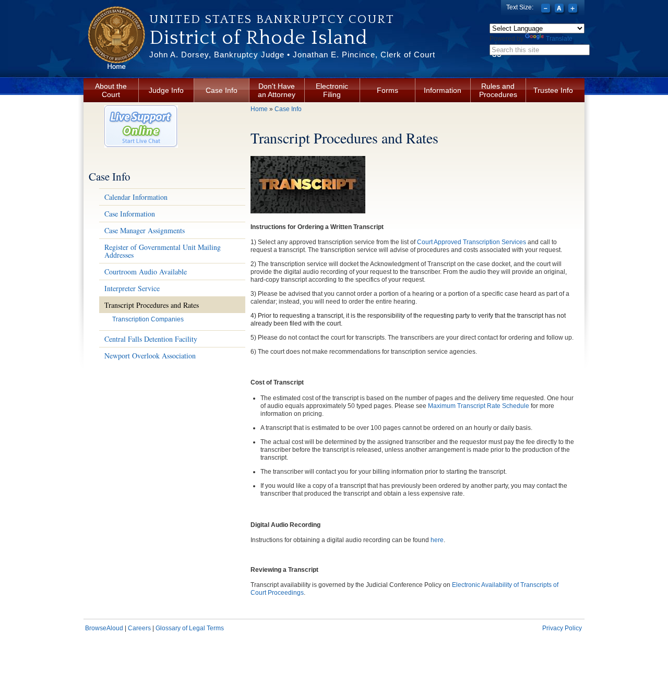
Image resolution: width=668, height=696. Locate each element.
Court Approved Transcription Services (472, 242)
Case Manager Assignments (144, 230)
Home (259, 109)
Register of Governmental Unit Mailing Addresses (162, 251)
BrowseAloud (104, 628)
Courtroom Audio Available (145, 272)
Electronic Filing (332, 90)
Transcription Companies (148, 319)
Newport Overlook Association (150, 356)
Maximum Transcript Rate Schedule (478, 406)
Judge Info (166, 90)
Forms (387, 90)
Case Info (221, 90)
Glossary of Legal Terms (190, 628)
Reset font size (560, 9)
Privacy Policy (562, 628)
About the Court (111, 90)
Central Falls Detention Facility (150, 339)
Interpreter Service (132, 288)
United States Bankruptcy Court (272, 19)
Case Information (129, 214)
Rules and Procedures (498, 90)
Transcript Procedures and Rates (151, 305)
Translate (559, 38)
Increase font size (573, 9)
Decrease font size (546, 9)
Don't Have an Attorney (276, 90)
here (437, 540)
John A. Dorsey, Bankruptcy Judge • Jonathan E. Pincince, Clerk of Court (292, 54)
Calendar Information (136, 197)
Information (442, 90)
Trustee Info (553, 90)
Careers (139, 628)
